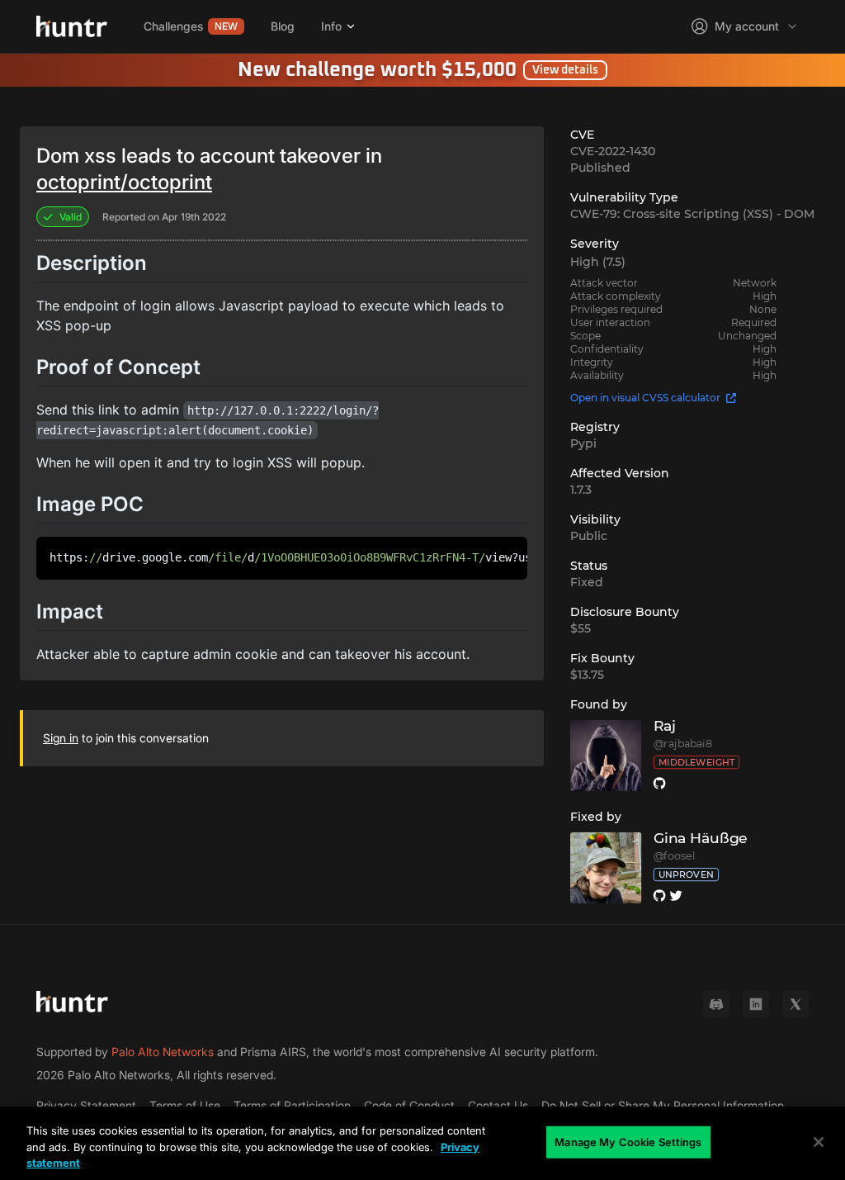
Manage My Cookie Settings (628, 1141)
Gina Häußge (700, 839)
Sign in (60, 738)
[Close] (818, 1142)
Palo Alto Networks (162, 1052)
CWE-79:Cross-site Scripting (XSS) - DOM (692, 213)
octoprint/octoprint (124, 182)
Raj (664, 726)
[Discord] (716, 1004)
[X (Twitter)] (795, 1004)
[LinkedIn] (756, 1004)
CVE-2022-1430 (612, 151)
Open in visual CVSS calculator (645, 397)
